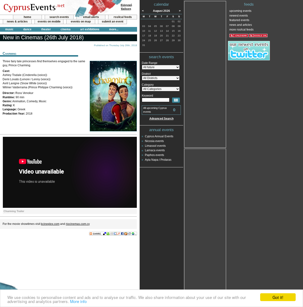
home (27, 17)
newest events (238, 15)
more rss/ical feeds (241, 29)
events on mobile (49, 21)
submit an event (112, 21)
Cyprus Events (33, 7)
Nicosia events (154, 141)
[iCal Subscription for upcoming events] (238, 35)
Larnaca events (155, 150)
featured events (239, 20)
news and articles (240, 25)
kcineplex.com (50, 224)
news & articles (17, 21)
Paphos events (154, 155)
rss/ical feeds (123, 17)
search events (59, 17)
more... (113, 29)
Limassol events (155, 145)
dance (27, 29)
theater (46, 29)
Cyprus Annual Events (159, 136)
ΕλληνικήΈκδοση (126, 7)
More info (78, 301)
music (9, 29)
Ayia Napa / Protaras (158, 159)
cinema (66, 29)
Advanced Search (161, 118)
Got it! (277, 297)
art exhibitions (89, 29)
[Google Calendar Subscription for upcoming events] (258, 35)
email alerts (91, 17)
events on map (81, 21)
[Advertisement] (68, 251)
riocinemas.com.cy (78, 224)
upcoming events (240, 11)
